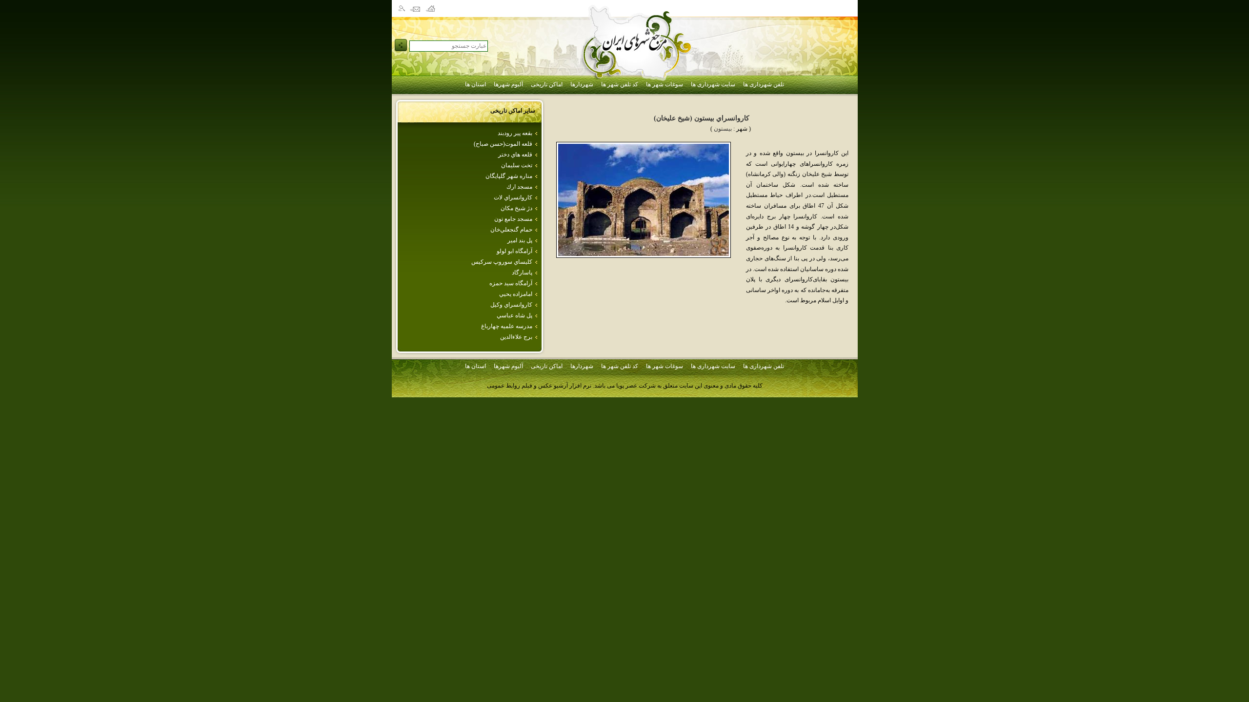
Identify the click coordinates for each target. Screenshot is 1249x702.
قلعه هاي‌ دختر (515, 154)
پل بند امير (519, 240)
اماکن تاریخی (547, 84)
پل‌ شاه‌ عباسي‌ (514, 315)
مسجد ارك (519, 186)
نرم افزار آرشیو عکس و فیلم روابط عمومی (539, 385)
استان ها (475, 84)
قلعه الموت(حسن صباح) (503, 143)
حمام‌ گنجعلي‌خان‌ (511, 229)
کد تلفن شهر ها (619, 84)
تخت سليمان (516, 165)
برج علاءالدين (516, 336)
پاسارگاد (522, 272)
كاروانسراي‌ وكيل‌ (511, 304)
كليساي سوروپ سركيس (501, 261)
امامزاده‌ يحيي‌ (515, 294)
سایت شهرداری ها (713, 84)
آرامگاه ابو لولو (514, 251)
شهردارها (581, 84)
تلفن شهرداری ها (763, 84)
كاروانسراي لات (513, 197)
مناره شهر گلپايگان (508, 176)
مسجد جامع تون (513, 218)
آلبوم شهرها (508, 84)
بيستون (723, 128)
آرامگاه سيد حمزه (510, 283)
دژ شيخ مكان (516, 208)
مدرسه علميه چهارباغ (506, 326)
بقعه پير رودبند (515, 133)
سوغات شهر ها (664, 84)
